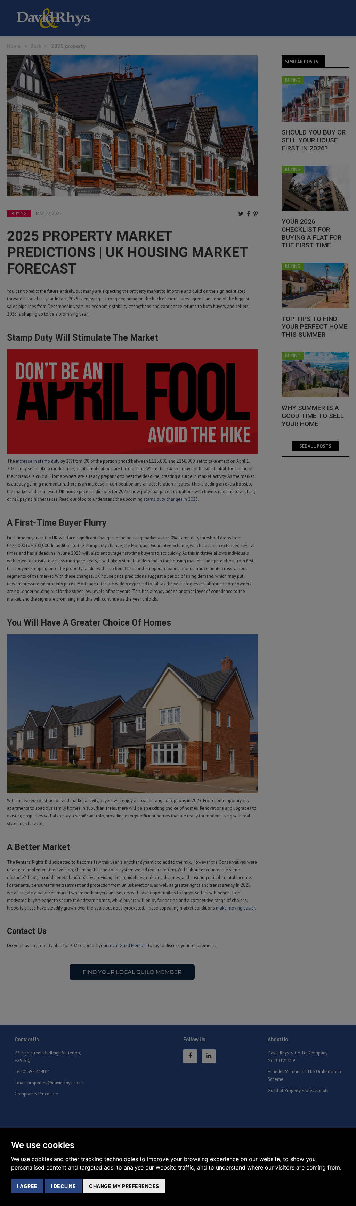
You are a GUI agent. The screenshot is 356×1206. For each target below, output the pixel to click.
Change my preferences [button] (124, 1186)
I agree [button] (27, 1186)
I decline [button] (63, 1186)
